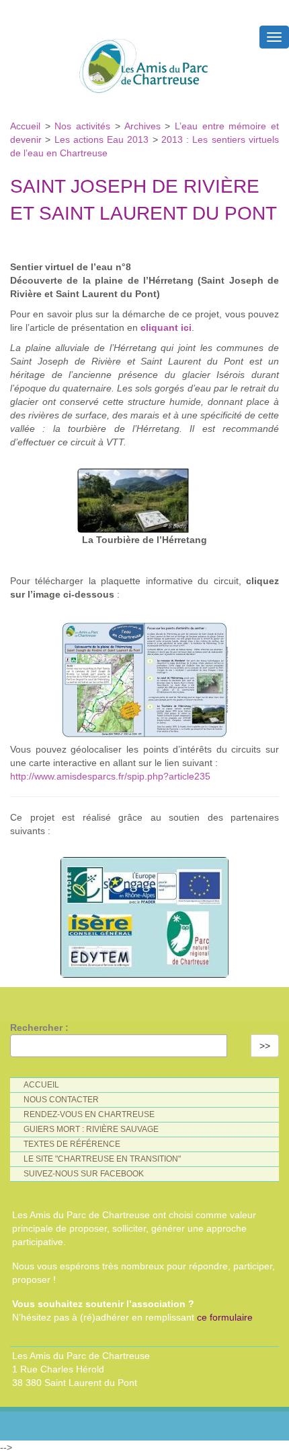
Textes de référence (72, 1144)
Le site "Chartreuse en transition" (102, 1159)
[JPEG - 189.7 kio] (144, 676)
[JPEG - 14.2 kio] (144, 914)
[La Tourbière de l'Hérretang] (144, 497)
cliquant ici (166, 327)
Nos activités (82, 126)
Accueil (27, 126)
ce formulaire (225, 1317)
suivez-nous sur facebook (84, 1173)
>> (264, 1045)
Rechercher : (39, 1027)
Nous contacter (61, 1099)
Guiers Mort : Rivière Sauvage (91, 1129)
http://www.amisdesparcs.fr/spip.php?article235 (110, 776)
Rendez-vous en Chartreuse (89, 1114)
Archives (144, 126)
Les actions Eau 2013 (101, 139)
